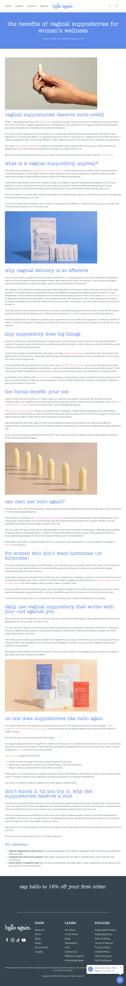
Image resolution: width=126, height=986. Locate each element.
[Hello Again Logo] (18, 927)
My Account (41, 947)
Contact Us (71, 951)
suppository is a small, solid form (48, 170)
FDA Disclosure (103, 956)
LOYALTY (32, 6)
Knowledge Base (74, 960)
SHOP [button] (8, 6)
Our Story (70, 930)
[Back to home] (63, 6)
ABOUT (44, 6)
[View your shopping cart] (119, 6)
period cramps (44, 377)
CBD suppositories (111, 295)
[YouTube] (24, 940)
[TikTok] (18, 940)
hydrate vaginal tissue (74, 353)
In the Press (71, 934)
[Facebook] (7, 940)
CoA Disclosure (103, 960)
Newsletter (71, 943)
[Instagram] (12, 940)
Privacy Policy (102, 947)
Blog (67, 938)
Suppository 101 (77, 39)
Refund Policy (102, 938)
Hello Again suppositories (27, 146)
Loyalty (39, 951)
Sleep (38, 943)
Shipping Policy (103, 934)
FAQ (67, 947)
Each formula (11, 756)
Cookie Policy (102, 951)
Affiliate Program (74, 956)
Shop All (39, 930)
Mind (38, 934)
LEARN (19, 6)
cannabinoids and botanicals (48, 518)
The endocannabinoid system (19, 411)
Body (38, 938)
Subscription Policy (105, 930)
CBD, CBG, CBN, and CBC (71, 365)
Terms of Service (104, 943)
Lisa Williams (63, 39)
